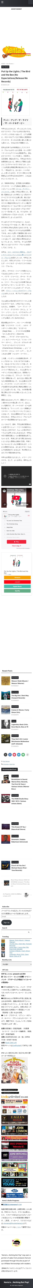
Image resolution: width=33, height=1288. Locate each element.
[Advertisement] (16, 27)
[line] (23, 754)
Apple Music (17, 586)
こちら (18, 1227)
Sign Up (6, 922)
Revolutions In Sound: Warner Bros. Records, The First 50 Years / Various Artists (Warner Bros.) (20, 784)
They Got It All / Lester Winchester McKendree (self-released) (20, 741)
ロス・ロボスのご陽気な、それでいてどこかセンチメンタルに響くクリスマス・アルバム (16, 255)
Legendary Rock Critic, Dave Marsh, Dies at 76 (19, 955)
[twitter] (5, 754)
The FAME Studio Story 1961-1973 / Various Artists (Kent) (19, 801)
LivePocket (16, 1045)
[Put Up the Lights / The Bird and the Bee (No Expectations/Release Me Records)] (19, 754)
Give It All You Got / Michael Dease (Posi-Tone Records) (19, 868)
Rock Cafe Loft (11, 1043)
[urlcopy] (27, 754)
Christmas (6, 764)
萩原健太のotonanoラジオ (12, 1204)
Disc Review (6, 761)
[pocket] (14, 754)
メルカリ (17, 582)
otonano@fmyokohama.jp (13, 1223)
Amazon (17, 577)
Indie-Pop (12, 764)
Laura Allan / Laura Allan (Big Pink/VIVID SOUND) (19, 948)
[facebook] (10, 754)
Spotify (17, 591)
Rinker (10, 574)
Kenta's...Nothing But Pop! (16, 1282)
